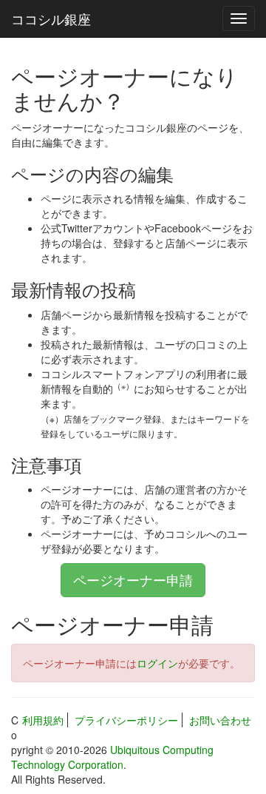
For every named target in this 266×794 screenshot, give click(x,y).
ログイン (157, 663)
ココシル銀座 (51, 18)
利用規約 (43, 720)
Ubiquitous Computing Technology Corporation (112, 757)
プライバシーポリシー (126, 720)
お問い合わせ (220, 720)
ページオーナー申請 (133, 579)
